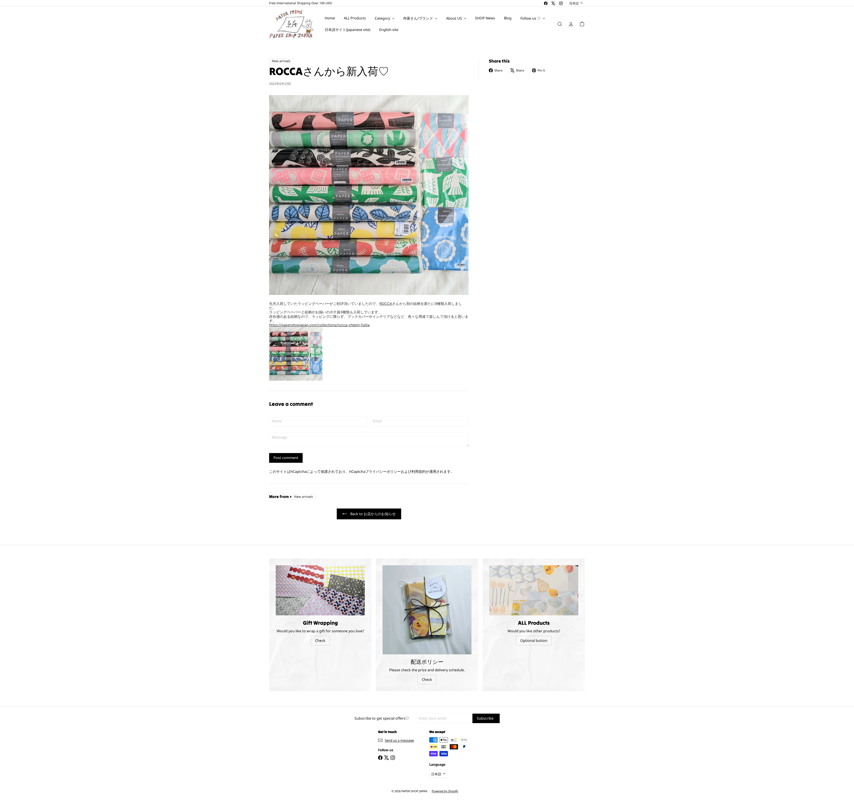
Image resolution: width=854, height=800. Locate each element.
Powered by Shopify (445, 791)
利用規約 (418, 471)
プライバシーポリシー (383, 471)
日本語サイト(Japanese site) (347, 29)
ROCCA (385, 303)
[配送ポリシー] (427, 609)
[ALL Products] (533, 590)
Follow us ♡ (531, 18)
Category (383, 18)
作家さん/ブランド (418, 18)
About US (454, 18)
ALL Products (355, 18)
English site (388, 29)
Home (330, 18)
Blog (508, 18)
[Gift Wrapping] (320, 590)
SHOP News (485, 18)
